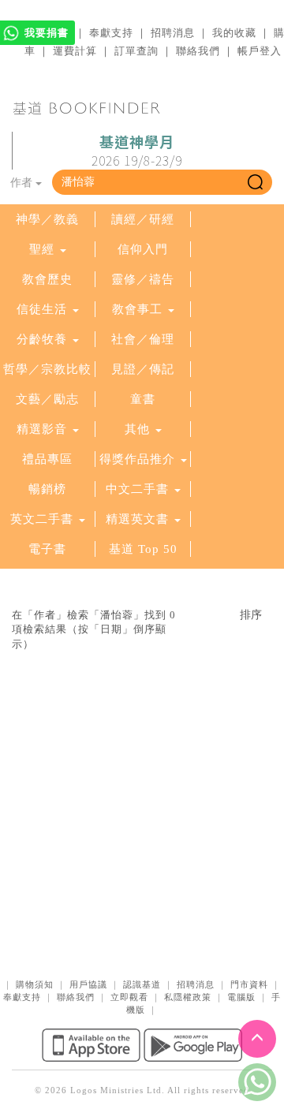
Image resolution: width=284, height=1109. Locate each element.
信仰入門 (143, 249)
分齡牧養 (42, 339)
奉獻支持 (111, 33)
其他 (137, 429)
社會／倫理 (142, 339)
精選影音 (42, 429)
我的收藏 (234, 33)
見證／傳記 (142, 369)
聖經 (41, 249)
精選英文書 (139, 519)
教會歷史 (47, 279)
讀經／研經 (142, 219)
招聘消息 (173, 33)
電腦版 (241, 997)
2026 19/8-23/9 (137, 151)
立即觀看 (129, 997)
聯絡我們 (198, 51)
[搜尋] (255, 182)
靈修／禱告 (142, 279)
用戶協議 (88, 984)
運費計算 (75, 51)
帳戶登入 (259, 51)
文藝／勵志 (47, 399)
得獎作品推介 (137, 459)
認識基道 (142, 984)
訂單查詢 (136, 51)
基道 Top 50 (143, 549)
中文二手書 (139, 489)
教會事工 (137, 309)
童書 (142, 399)
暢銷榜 (47, 489)
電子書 (47, 549)
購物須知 (35, 984)
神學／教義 (47, 219)
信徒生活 (42, 309)
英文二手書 (43, 519)
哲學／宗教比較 (47, 369)
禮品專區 (47, 459)
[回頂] (257, 1039)
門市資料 (249, 984)
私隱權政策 (187, 997)
